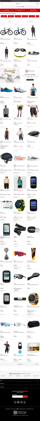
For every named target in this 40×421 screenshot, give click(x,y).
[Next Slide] (39, 1)
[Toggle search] (36, 4)
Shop (1, 380)
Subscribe (25, 396)
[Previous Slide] (0, 1)
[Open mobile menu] (1, 3)
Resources (2, 383)
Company (2, 387)
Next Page (36, 364)
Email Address (14, 394)
